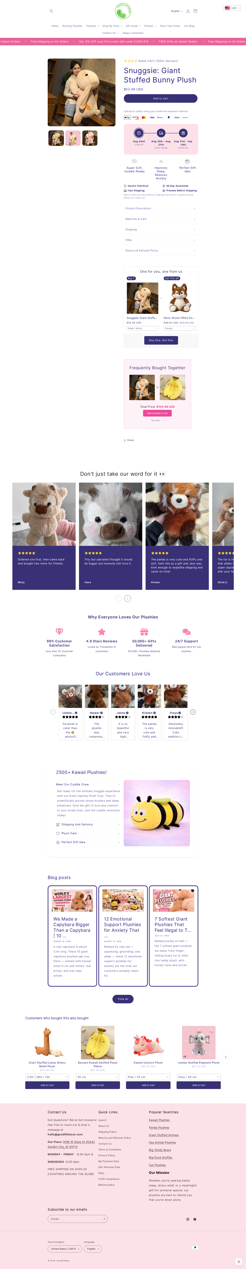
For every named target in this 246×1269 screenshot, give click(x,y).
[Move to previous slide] (53, 712)
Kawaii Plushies (159, 1120)
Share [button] (130, 440)
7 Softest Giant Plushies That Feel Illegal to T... (173, 924)
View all (123, 999)
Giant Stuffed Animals (164, 1135)
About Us (103, 1126)
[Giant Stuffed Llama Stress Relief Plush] (47, 1042)
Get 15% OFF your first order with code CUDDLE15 (76, 41)
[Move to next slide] (193, 712)
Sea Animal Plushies (162, 1142)
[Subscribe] (104, 1219)
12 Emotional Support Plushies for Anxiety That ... (122, 927)
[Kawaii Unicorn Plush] (148, 1042)
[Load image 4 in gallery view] (90, 138)
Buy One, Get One (161, 340)
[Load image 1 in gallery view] (56, 138)
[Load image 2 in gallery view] (73, 138)
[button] (51, 11)
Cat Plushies (157, 1165)
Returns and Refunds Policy (114, 1137)
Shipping (131, 229)
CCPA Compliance (109, 1178)
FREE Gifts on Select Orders (140, 41)
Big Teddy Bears (160, 1150)
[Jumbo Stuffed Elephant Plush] (199, 1042)
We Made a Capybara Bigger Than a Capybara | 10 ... (72, 927)
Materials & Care (136, 219)
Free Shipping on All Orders (189, 41)
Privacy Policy (106, 1155)
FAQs (129, 240)
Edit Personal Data (109, 1167)
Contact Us (105, 1143)
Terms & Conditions (109, 1149)
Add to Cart (47, 1085)
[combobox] (142, 328)
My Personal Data (108, 1161)
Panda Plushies (159, 1127)
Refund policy (106, 1185)
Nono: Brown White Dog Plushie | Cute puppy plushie (179, 318)
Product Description (138, 208)
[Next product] (225, 1057)
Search (102, 1120)
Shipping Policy (107, 1131)
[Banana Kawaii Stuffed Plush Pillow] (97, 1042)
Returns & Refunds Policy (142, 250)
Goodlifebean (63, 1260)
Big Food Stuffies (160, 1157)
